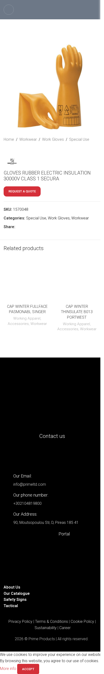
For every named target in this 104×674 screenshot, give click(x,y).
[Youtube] (49, 456)
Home (9, 139)
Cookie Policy (82, 621)
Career (65, 627)
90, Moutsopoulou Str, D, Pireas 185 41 (46, 522)
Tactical (11, 606)
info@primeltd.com (29, 484)
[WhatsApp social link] (41, 227)
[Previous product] (6, 150)
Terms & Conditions (51, 621)
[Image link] (52, 397)
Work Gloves (53, 139)
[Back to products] (12, 150)
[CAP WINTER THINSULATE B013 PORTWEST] (77, 281)
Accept (28, 669)
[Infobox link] (52, 534)
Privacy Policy (20, 621)
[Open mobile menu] (8, 9)
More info (8, 669)
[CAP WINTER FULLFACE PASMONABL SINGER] (27, 281)
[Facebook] (36, 456)
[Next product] (18, 150)
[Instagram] (23, 456)
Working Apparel (26, 318)
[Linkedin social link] (35, 227)
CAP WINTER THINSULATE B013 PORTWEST (77, 312)
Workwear (28, 139)
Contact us (52, 436)
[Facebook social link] (18, 227)
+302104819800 (27, 503)
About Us (12, 587)
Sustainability (46, 627)
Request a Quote (22, 191)
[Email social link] (30, 227)
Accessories (18, 324)
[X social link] (24, 227)
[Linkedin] (10, 456)
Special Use (79, 139)
